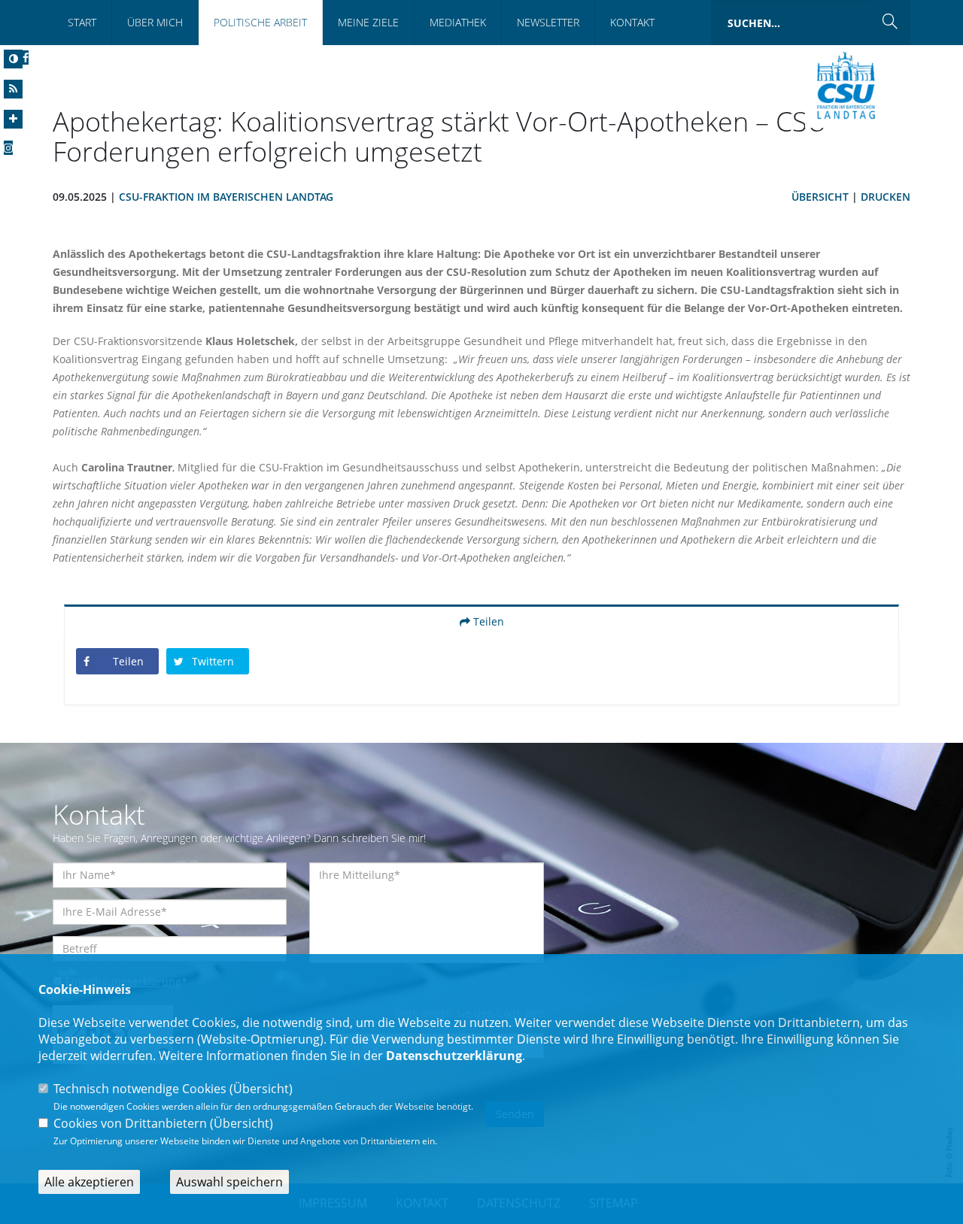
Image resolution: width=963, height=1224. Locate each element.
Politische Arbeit (260, 22)
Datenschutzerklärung (454, 1055)
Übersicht (820, 196)
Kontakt (632, 22)
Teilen (487, 621)
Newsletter (548, 22)
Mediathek (458, 22)
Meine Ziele (368, 22)
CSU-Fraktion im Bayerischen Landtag (226, 196)
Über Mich (155, 22)
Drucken (885, 196)
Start (82, 22)
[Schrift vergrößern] (13, 119)
